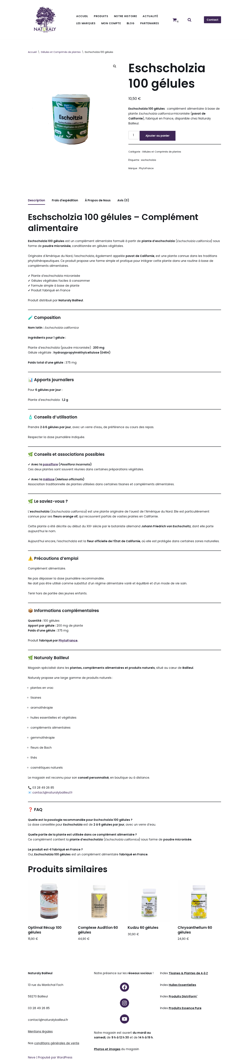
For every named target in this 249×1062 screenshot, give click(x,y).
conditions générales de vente (56, 1043)
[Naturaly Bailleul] (45, 19)
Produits (101, 16)
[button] (115, 66)
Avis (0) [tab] (123, 200)
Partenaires (149, 23)
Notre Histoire (125, 16)
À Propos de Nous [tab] (98, 200)
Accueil (82, 16)
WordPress (64, 1057)
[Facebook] (124, 987)
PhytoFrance (146, 168)
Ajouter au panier (158, 136)
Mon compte (111, 23)
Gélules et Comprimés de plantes (61, 52)
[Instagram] (124, 1003)
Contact (212, 20)
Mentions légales (40, 1031)
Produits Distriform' (183, 996)
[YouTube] (124, 1019)
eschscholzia (148, 160)
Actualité (150, 16)
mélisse (49, 479)
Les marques (86, 23)
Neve (31, 1057)
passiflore (50, 464)
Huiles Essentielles (182, 985)
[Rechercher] (189, 20)
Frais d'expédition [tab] (65, 200)
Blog (130, 23)
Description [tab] (36, 200)
